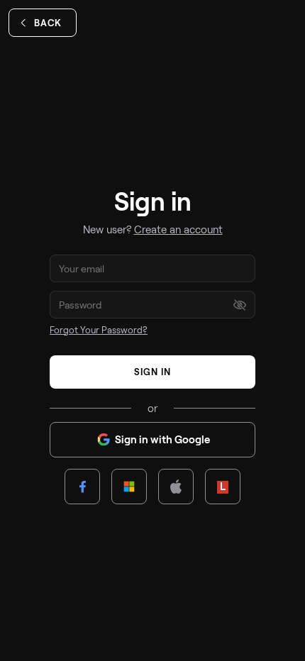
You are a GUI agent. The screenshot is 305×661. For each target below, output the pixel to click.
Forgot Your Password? (99, 329)
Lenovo (222, 485)
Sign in (152, 371)
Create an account (178, 229)
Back (48, 22)
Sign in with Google (162, 439)
